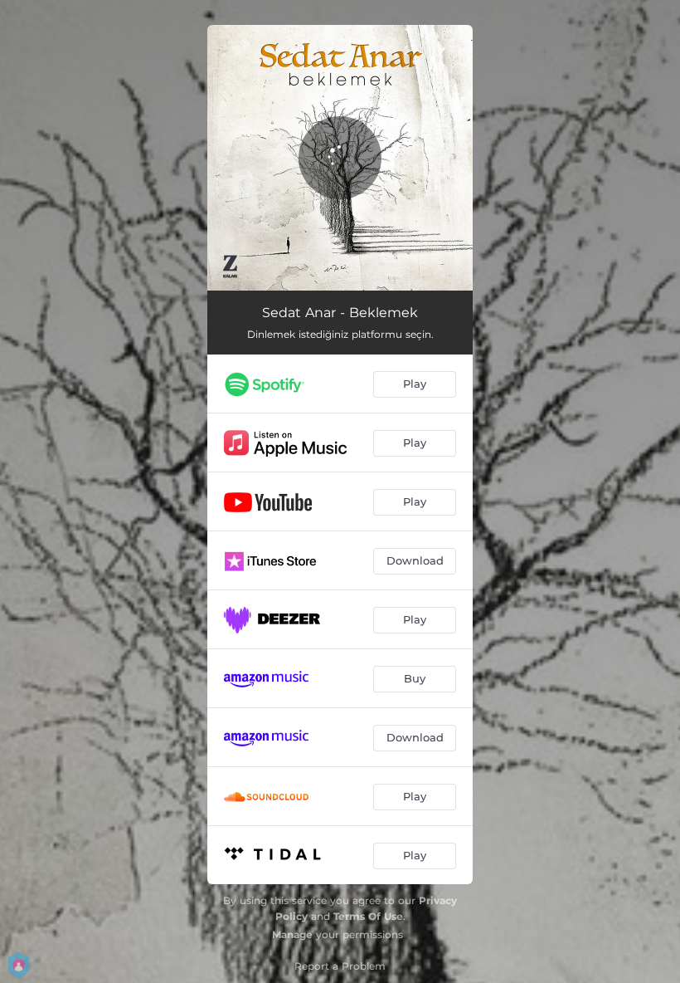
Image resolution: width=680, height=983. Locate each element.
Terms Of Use (368, 916)
